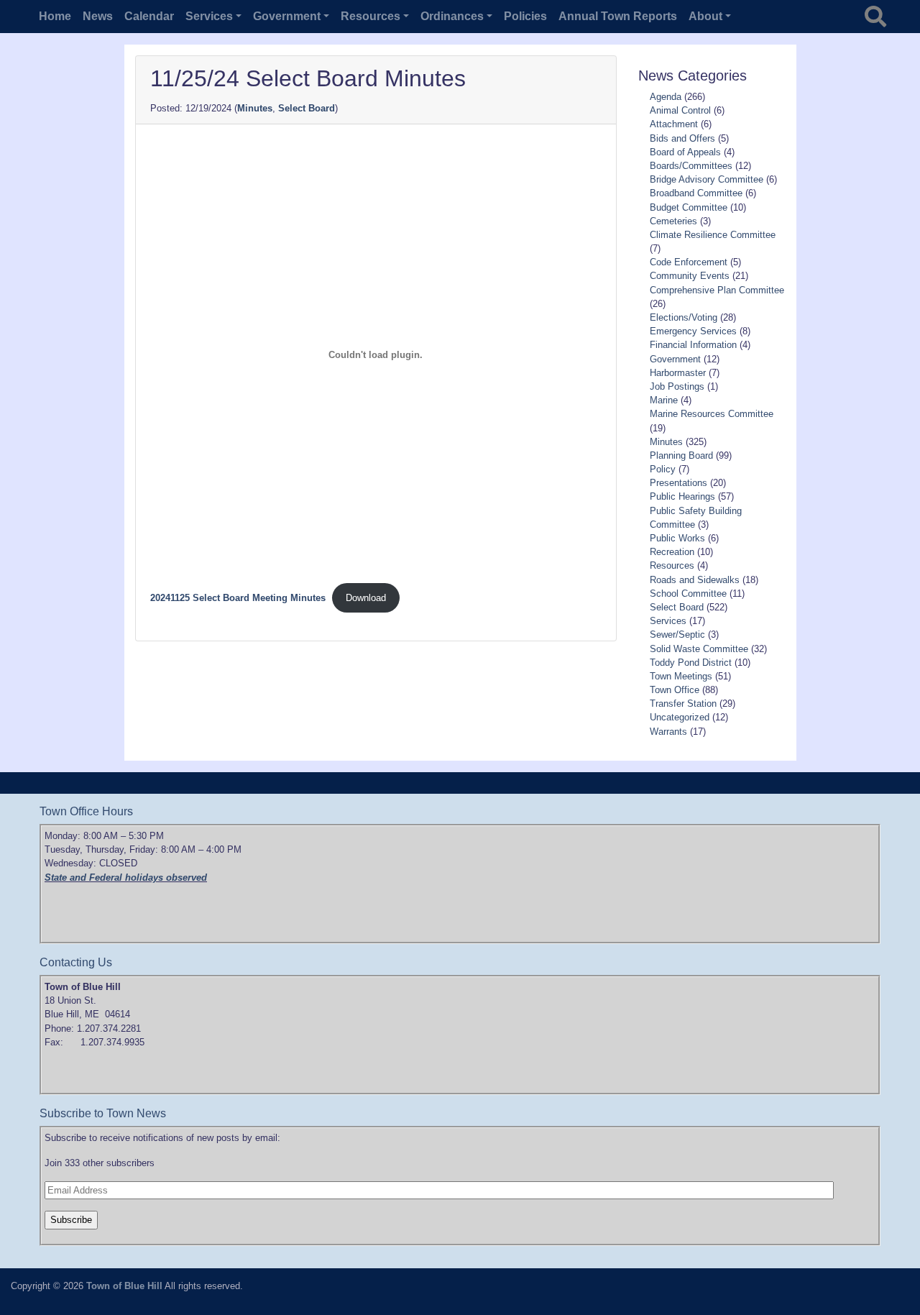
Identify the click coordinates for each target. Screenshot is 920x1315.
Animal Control (680, 110)
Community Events (690, 275)
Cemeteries (673, 221)
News (98, 16)
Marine (664, 400)
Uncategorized (679, 717)
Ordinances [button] (452, 16)
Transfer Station (683, 703)
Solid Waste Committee (699, 648)
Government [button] (287, 16)
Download (366, 597)
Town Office (674, 689)
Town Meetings (681, 676)
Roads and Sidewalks (695, 579)
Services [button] (209, 16)
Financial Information (693, 344)
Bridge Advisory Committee (706, 179)
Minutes (254, 108)
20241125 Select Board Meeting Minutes (238, 597)
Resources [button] (370, 16)
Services (668, 620)
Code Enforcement (688, 262)
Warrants (668, 731)
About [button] (705, 16)
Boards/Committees (691, 165)
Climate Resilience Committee (713, 234)
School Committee (688, 593)
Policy (663, 469)
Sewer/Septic (677, 634)
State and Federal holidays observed (126, 877)
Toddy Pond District (691, 662)
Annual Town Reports (617, 16)
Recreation (672, 551)
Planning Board (681, 455)
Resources (672, 565)
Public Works (677, 538)
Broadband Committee (696, 193)
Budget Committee (688, 207)
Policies (525, 16)
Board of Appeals (685, 152)
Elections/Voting (683, 317)
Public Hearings (682, 496)
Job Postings (677, 386)
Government (675, 359)
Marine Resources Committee (711, 413)
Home (55, 16)
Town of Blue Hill (124, 1285)
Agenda (665, 96)
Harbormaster (678, 372)
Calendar (149, 16)
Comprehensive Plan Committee (717, 290)
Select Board (306, 108)
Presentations (678, 482)
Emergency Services (693, 331)
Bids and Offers (682, 138)
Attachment (674, 124)
